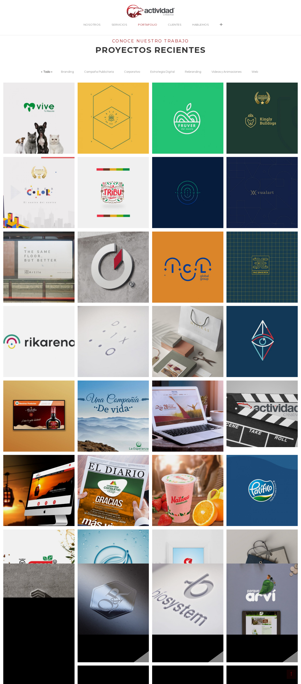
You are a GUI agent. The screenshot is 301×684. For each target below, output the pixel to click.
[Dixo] (88, 325)
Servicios (119, 24)
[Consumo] (88, 474)
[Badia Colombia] (13, 549)
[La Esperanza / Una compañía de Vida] (88, 407)
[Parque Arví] (237, 583)
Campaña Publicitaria (99, 71)
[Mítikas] (162, 325)
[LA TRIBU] (88, 176)
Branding (67, 71)
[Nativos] (162, 474)
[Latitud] (162, 176)
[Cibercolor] (13, 176)
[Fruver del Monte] (162, 102)
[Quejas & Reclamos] (88, 583)
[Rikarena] (13, 325)
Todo (46, 71)
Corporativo (132, 71)
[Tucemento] (13, 583)
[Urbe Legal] (13, 617)
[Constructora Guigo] (88, 251)
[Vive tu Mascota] (13, 102)
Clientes (174, 24)
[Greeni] (88, 102)
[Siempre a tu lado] (237, 651)
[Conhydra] (88, 549)
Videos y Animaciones (226, 71)
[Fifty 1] (237, 549)
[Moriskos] (162, 617)
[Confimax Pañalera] (162, 549)
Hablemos (200, 24)
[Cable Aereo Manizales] (13, 474)
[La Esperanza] (237, 617)
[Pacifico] (237, 474)
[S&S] (88, 617)
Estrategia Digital (162, 71)
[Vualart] (237, 176)
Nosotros (92, 24)
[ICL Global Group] (162, 251)
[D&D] (13, 651)
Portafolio (147, 24)
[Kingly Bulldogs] (237, 102)
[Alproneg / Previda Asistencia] (162, 407)
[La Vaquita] (88, 651)
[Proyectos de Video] (237, 400)
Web (255, 71)
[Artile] (13, 251)
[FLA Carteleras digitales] (13, 407)
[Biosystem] (162, 583)
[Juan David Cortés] (237, 325)
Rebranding (193, 71)
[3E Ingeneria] (237, 251)
